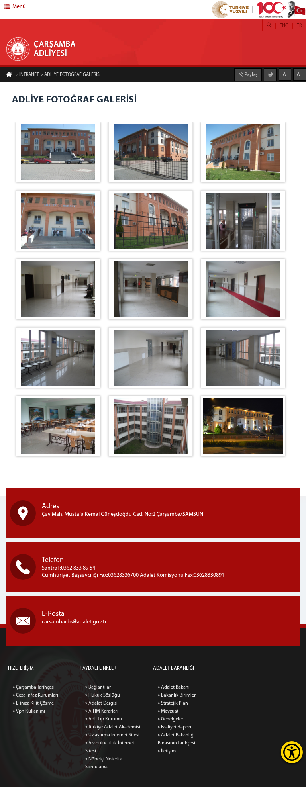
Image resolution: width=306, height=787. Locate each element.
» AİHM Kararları (101, 711)
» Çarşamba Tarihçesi (34, 687)
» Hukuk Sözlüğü (102, 695)
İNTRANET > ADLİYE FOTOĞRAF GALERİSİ (60, 74)
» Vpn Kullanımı (29, 711)
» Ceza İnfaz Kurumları (35, 695)
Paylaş (250, 74)
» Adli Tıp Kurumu (103, 719)
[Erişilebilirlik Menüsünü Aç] (292, 752)
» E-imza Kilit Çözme (33, 703)
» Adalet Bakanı (174, 687)
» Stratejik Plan (173, 703)
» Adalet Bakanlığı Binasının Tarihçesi (176, 739)
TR (299, 25)
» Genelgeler (170, 719)
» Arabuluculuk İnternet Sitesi (109, 747)
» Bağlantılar (98, 687)
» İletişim (167, 751)
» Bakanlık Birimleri (177, 695)
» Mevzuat (168, 711)
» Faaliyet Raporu (175, 727)
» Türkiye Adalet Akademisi (112, 727)
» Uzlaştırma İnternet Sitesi (112, 735)
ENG (284, 25)
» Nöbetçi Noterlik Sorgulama (103, 763)
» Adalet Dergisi (101, 703)
